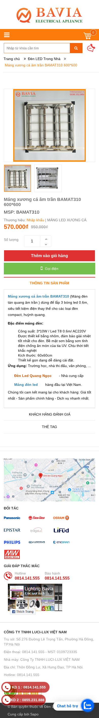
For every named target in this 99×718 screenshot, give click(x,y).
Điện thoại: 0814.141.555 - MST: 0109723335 (40, 652)
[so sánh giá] (49, 691)
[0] (87, 37)
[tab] (49, 283)
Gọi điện (51, 269)
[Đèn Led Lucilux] (49, 15)
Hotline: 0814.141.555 (21, 675)
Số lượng (11, 240)
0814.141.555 (27, 578)
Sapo (34, 714)
